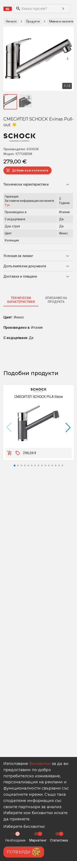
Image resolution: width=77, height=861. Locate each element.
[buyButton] (9, 453)
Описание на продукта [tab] (56, 299)
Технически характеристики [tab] (21, 299)
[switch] (40, 834)
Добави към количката (30, 170)
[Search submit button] (63, 8)
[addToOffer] (17, 453)
